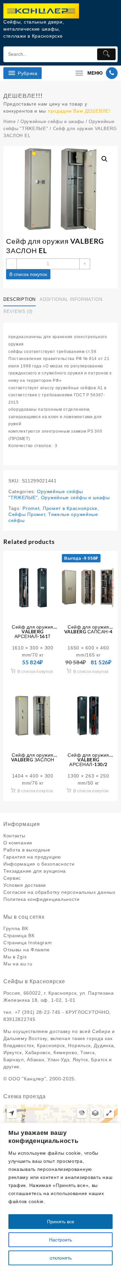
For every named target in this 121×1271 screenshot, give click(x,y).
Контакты (14, 835)
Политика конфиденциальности (41, 899)
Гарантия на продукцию (32, 857)
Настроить (60, 1239)
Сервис (12, 878)
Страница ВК (19, 935)
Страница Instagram (27, 942)
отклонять (61, 1258)
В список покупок (28, 274)
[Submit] (106, 54)
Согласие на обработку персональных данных (59, 892)
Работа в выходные (26, 849)
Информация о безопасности (39, 864)
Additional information (71, 299)
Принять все (60, 1221)
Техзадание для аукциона (34, 871)
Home (9, 121)
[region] (60, 1197)
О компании (17, 842)
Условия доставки (24, 885)
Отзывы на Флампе (26, 949)
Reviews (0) (18, 311)
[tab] (20, 299)
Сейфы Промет (26, 514)
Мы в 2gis (15, 956)
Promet (31, 508)
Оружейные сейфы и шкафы (52, 121)
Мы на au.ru (18, 963)
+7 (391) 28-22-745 (38, 1012)
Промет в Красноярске (70, 508)
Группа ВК (15, 928)
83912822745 (19, 1019)
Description (19, 299)
